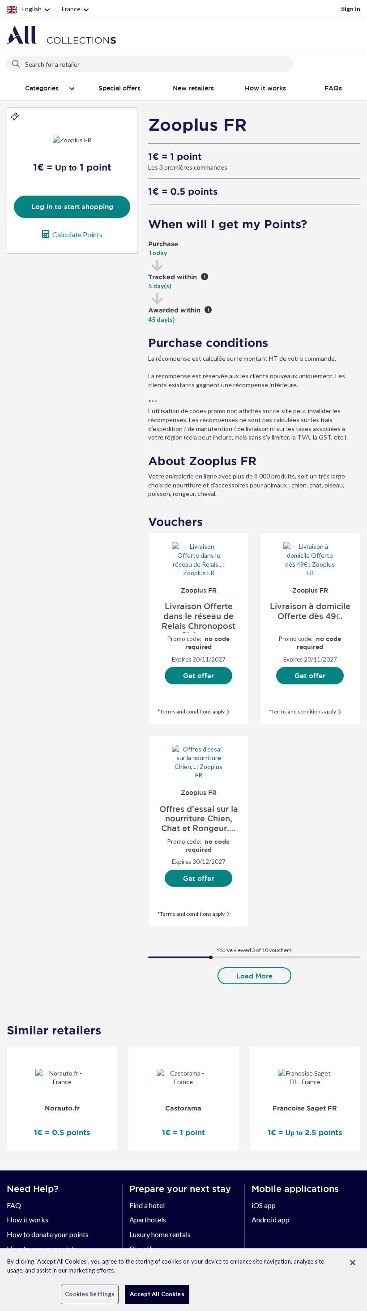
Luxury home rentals (160, 1234)
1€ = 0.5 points (183, 191)
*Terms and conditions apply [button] (191, 711)
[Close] (353, 1263)
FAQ (14, 1205)
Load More (254, 976)
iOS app (264, 1205)
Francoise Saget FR (305, 1108)
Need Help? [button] (33, 1189)
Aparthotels (147, 1219)
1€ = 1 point (175, 156)
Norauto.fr (62, 1108)
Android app (271, 1219)
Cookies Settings (90, 1294)
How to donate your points (48, 1234)
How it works (27, 1219)
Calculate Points (77, 234)
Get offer (198, 675)
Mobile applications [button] (295, 1189)
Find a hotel (147, 1205)
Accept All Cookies (157, 1294)
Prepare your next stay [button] (180, 1189)
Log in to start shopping (72, 206)
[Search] (16, 62)
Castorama (183, 1108)
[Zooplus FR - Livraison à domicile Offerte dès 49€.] (310, 559)
